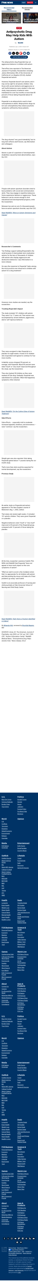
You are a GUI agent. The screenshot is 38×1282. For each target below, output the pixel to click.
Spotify (17, 1242)
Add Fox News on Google (20, 57)
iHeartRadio (20, 1242)
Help (23, 1251)
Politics (20, 797)
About (4, 984)
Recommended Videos (9, 8)
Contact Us (28, 1251)
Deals (19, 900)
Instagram (11, 1238)
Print (24, 53)
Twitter (13, 53)
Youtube (15, 1238)
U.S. (3, 797)
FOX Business (7, 928)
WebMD (20, 43)
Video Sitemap (13, 1255)
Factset (29, 1266)
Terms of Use (12, 1248)
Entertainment (23, 843)
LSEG (19, 1272)
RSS (30, 1238)
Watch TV (30, 2)
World (4, 819)
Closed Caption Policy (15, 1251)
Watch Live (22, 952)
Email (28, 53)
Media (4, 843)
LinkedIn (22, 1238)
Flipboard (20, 53)
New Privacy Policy (22, 1248)
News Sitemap (27, 1253)
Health (4, 900)
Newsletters (33, 1238)
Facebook (9, 53)
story (19, 28)
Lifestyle (21, 856)
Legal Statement (19, 1270)
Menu (35, 2)
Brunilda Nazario (28, 625)
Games (4, 952)
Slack (26, 1238)
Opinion (20, 819)
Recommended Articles (27, 8)
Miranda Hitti (8, 625)
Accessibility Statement (15, 1253)
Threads (17, 53)
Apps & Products (21, 985)
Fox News (7, 3)
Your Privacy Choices (18, 1249)
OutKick (5, 856)
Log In (23, 2)
